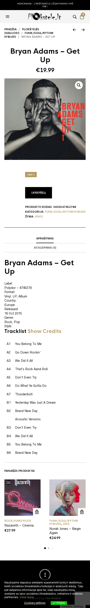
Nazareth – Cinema (19, 525)
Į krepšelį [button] (37, 512)
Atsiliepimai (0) (45, 247)
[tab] (45, 238)
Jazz (65, 524)
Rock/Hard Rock (17, 521)
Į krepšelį (38, 192)
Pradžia (10, 29)
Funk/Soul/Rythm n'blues (65, 212)
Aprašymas (45, 238)
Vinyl (39, 216)
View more (27, 597)
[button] (8, 16)
